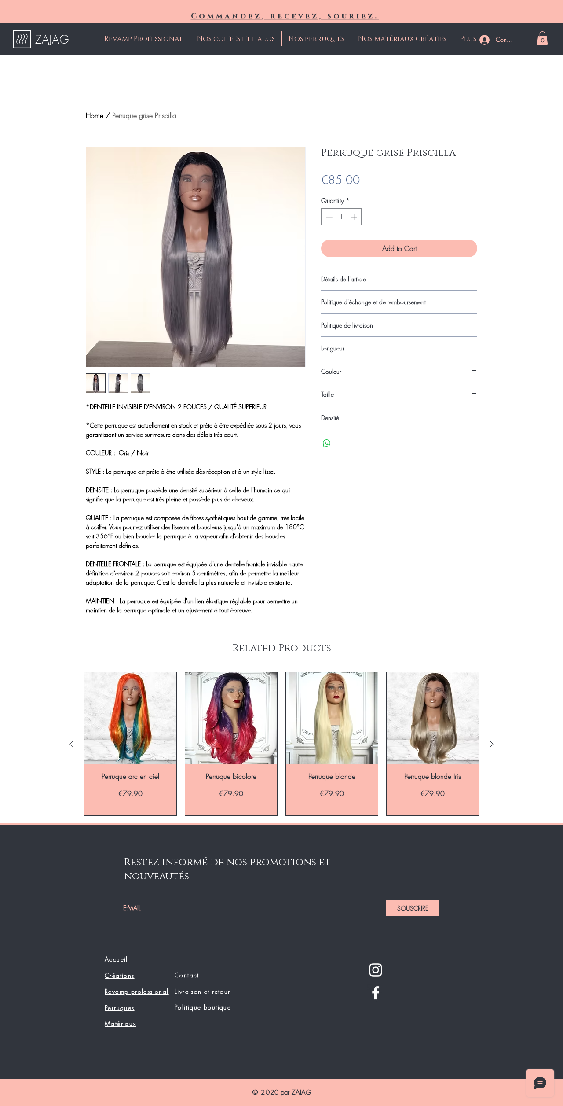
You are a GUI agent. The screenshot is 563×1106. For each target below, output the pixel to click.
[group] (281, 743)
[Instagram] (375, 970)
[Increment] (355, 217)
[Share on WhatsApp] (327, 443)
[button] (542, 38)
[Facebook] (375, 993)
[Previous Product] (71, 744)
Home (94, 115)
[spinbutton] (341, 217)
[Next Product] (491, 744)
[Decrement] (328, 217)
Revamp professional (137, 991)
